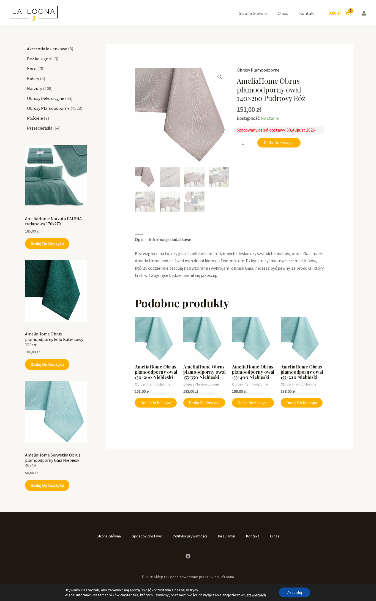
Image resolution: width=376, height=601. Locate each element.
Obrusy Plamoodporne (258, 70)
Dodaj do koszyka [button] (155, 402)
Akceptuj (294, 592)
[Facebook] (188, 556)
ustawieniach (255, 594)
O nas (283, 13)
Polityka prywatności (190, 536)
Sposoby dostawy (147, 536)
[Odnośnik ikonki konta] (363, 13)
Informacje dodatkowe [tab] (170, 239)
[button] (220, 77)
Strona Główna (253, 13)
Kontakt (307, 13)
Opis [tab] (139, 239)
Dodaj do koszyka (47, 243)
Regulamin (226, 536)
